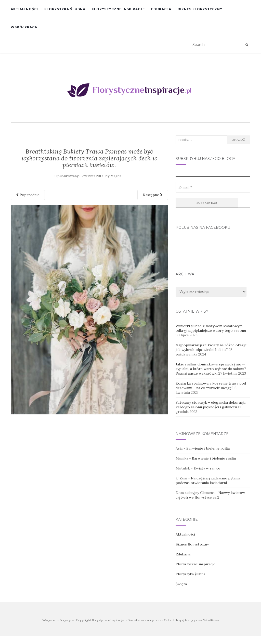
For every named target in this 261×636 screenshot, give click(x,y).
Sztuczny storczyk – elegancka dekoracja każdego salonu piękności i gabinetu (210, 404)
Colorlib (169, 620)
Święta (181, 584)
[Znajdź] (246, 45)
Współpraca (24, 27)
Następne (151, 195)
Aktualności (24, 9)
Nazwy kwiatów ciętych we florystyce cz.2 (210, 495)
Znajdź (238, 140)
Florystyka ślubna (64, 9)
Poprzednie (29, 195)
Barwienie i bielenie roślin (208, 448)
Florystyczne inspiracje (118, 9)
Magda (115, 176)
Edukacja (161, 9)
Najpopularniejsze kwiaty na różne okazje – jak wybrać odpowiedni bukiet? (213, 347)
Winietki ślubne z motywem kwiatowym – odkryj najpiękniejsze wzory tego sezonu (211, 328)
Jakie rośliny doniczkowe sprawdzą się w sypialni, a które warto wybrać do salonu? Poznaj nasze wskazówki (211, 369)
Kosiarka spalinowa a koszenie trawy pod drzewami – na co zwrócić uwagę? (211, 385)
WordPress (211, 620)
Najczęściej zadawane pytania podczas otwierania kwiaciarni (208, 480)
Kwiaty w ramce (207, 468)
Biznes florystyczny (200, 9)
